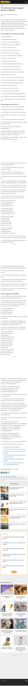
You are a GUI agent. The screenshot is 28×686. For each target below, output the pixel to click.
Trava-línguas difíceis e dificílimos (11, 447)
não (17, 469)
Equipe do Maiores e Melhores (10, 476)
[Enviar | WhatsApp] (4, 473)
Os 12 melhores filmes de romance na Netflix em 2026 (13, 537)
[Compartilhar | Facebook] (2, 473)
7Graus (5, 680)
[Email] (8, 473)
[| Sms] (6, 473)
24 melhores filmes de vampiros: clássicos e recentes (13, 560)
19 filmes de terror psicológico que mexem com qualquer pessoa (13, 555)
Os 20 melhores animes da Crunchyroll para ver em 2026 (14, 543)
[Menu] (26, 2)
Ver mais (14, 571)
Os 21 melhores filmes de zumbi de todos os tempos (13, 566)
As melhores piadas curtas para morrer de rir (14, 449)
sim (14, 469)
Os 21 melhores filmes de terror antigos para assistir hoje (13, 549)
